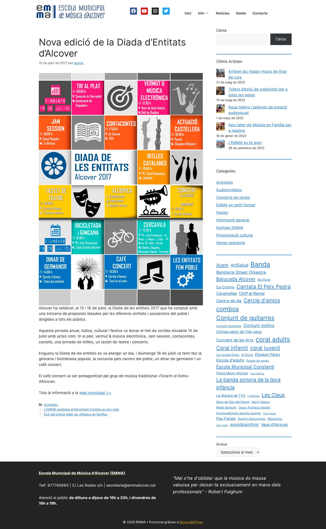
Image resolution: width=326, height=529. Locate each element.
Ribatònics (274, 418)
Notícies (222, 13)
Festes (222, 212)
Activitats (51, 405)
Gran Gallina (257, 373)
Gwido (241, 13)
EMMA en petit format (235, 205)
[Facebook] (133, 11)
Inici (188, 13)
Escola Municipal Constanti (245, 366)
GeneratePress (191, 522)
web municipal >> (95, 393)
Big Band (264, 279)
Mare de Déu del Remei (232, 402)
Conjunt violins (259, 325)
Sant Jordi (222, 425)
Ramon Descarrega (251, 418)
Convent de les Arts (234, 340)
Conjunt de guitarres (245, 318)
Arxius (221, 444)
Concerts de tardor (233, 197)
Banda (260, 264)
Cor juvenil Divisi (227, 355)
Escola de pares (257, 360)
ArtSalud (239, 265)
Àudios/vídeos (229, 190)
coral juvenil (265, 348)
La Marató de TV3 (230, 395)
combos (227, 309)
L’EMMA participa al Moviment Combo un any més (81, 409)
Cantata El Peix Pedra (264, 286)
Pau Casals (269, 413)
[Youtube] (144, 11)
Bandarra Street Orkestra (241, 272)
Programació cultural (234, 235)
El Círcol (247, 355)
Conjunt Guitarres (228, 326)
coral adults (273, 339)
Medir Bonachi (226, 407)
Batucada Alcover (235, 279)
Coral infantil (232, 348)
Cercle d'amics (262, 300)
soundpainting (244, 424)
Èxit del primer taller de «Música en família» (76, 414)
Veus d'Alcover (274, 424)
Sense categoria (230, 243)
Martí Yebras (261, 402)
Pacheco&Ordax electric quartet (238, 413)
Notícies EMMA (229, 227)
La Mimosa (253, 396)
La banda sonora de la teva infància (248, 383)
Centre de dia (229, 300)
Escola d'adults (230, 360)
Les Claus (273, 395)
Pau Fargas (226, 418)
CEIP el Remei (252, 293)
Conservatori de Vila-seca (238, 332)
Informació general (232, 220)
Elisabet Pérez (267, 354)
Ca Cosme (225, 287)
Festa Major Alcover (232, 373)
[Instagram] (155, 11)
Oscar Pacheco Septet (254, 407)
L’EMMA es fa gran (245, 142)
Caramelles (226, 293)
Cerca (221, 30)
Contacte (260, 13)
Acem (222, 265)
